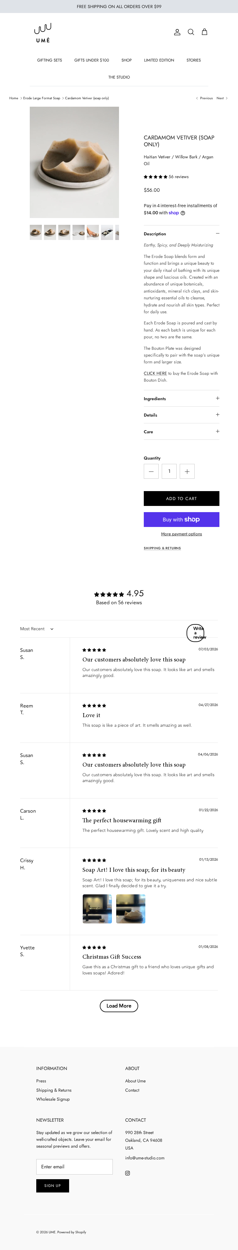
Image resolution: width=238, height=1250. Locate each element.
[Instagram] (127, 1173)
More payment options (181, 534)
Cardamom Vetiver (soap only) (87, 98)
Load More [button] (119, 1006)
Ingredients (155, 399)
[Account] (176, 32)
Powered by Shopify (71, 1232)
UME (52, 1232)
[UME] (43, 32)
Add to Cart (181, 498)
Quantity (152, 458)
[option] (74, 162)
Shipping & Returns (54, 1090)
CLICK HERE (155, 373)
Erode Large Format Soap (41, 98)
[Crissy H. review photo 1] (97, 909)
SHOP (126, 60)
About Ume (135, 1081)
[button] (156, 176)
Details (150, 415)
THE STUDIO (119, 77)
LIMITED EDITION (159, 60)
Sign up (52, 1185)
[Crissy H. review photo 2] (131, 909)
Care (148, 432)
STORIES (194, 60)
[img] (94, 650)
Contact (132, 1090)
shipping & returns (162, 548)
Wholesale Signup (53, 1099)
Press (41, 1081)
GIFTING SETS (49, 60)
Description (155, 234)
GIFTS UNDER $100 (91, 60)
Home (13, 98)
